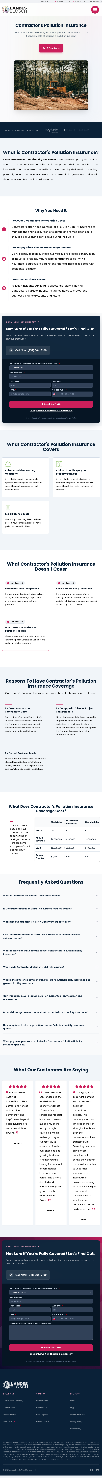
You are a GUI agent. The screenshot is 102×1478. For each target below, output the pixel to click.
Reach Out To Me (52, 404)
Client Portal (44, 1)
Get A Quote (42, 1414)
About (72, 1400)
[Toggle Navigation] (95, 10)
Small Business (9, 1414)
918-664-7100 (63, 1)
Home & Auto (96, 1)
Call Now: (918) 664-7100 (31, 350)
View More (7, 1421)
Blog (72, 1407)
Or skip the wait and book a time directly (51, 410)
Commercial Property (13, 1400)
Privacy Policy (71, 418)
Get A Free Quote (51, 48)
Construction (9, 1407)
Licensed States (77, 1414)
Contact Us (80, 1)
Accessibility (75, 1428)
